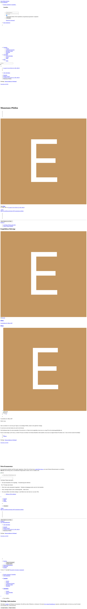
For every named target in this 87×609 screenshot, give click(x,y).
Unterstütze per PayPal (4, 84)
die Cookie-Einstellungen (49, 604)
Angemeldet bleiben (10, 16)
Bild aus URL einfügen (11, 494)
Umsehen (5, 47)
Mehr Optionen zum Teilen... (6, 221)
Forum (7, 48)
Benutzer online (9, 51)
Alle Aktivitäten (9, 56)
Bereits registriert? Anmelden (9, 4)
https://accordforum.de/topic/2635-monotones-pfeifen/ (12, 211)
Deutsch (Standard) (10, 562)
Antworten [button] (6, 505)
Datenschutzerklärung (8, 565)
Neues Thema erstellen (8, 226)
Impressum (5, 566)
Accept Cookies (4, 607)
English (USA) (9, 563)
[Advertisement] (43, 36)
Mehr (7, 53)
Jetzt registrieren (6, 22)
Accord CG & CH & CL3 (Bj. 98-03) (16, 207)
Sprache (5, 561)
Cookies (7, 604)
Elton (4, 206)
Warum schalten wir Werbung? (11, 81)
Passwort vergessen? (10, 20)
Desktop (5, 498)
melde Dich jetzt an (39, 469)
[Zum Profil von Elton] (43, 204)
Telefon (5, 501)
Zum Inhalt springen (5, 1)
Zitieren (5, 436)
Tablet (4, 500)
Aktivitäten (5, 54)
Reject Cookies (12, 607)
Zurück (7, 581)
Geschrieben (7, 323)
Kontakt (5, 567)
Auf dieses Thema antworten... (7, 480)
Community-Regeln (10, 49)
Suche (7, 57)
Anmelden (8, 18)
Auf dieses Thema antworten (9, 224)
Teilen (2, 209)
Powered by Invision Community (17, 569)
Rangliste (8, 52)
